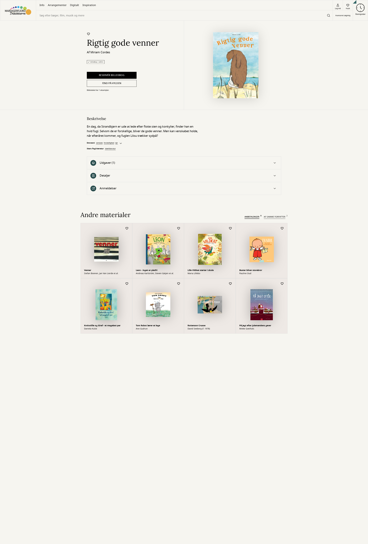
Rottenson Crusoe (196, 325)
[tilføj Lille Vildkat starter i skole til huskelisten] (230, 228)
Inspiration (89, 5)
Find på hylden (111, 83)
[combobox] (184, 15)
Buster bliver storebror (250, 270)
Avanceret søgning (342, 15)
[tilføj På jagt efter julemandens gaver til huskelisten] (282, 284)
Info (42, 5)
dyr (116, 143)
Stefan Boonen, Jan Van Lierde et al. (101, 273)
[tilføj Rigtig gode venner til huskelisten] (88, 34)
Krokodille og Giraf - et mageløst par (102, 325)
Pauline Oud (245, 273)
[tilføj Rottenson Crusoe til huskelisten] (230, 284)
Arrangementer (57, 5)
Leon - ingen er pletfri (146, 270)
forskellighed (109, 143)
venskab (99, 143)
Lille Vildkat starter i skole (201, 270)
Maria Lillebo (194, 273)
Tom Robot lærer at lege (148, 325)
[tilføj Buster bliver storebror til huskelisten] (282, 228)
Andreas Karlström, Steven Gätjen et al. (155, 273)
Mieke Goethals (246, 329)
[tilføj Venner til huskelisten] (127, 228)
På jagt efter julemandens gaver (255, 325)
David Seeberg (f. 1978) (199, 329)
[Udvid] (120, 143)
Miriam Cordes (100, 52)
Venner (87, 270)
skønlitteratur (110, 148)
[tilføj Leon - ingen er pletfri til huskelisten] (178, 228)
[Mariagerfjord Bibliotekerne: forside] (18, 10)
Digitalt (74, 5)
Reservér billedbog (111, 75)
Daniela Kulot (90, 329)
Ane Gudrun (142, 329)
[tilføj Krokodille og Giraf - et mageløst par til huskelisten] (127, 284)
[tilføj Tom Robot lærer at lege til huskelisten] (178, 284)
